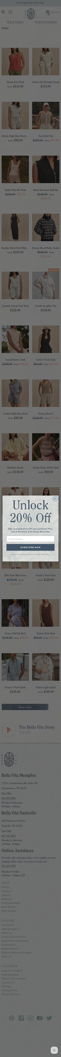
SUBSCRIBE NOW (30, 547)
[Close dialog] (55, 498)
